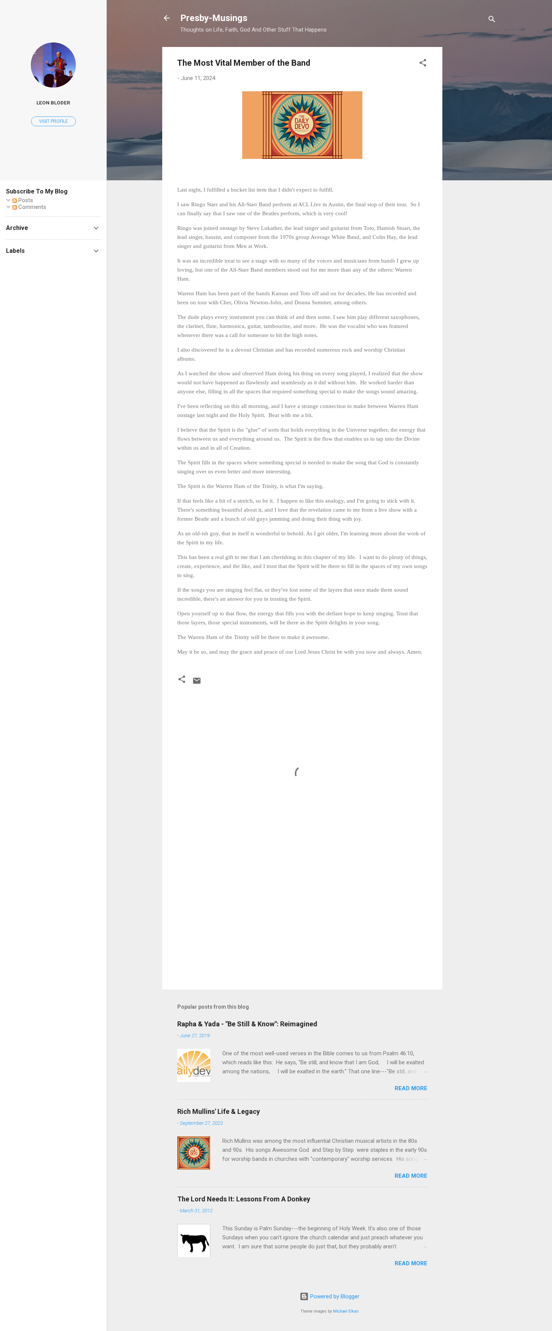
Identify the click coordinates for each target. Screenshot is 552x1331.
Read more (411, 1088)
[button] (422, 64)
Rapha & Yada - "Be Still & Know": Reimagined (247, 1024)
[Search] (491, 20)
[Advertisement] (472, 159)
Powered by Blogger (334, 1296)
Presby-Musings (213, 18)
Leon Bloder (53, 103)
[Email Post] (196, 683)
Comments (31, 207)
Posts (25, 200)
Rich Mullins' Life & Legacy (218, 1111)
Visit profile (53, 121)
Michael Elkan (346, 1311)
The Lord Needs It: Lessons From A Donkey (243, 1199)
